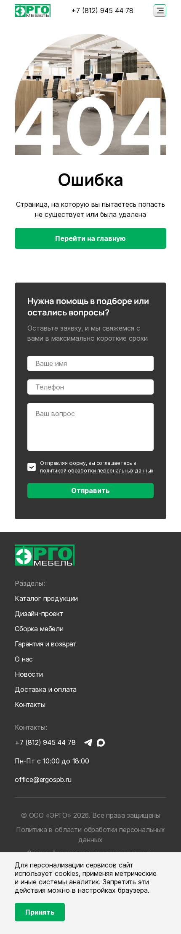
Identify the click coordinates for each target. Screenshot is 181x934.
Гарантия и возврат (46, 644)
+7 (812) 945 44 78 (102, 11)
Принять (40, 912)
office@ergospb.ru (43, 779)
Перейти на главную (90, 238)
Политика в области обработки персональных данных (90, 834)
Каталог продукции (46, 598)
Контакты (30, 704)
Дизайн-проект (39, 613)
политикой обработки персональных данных (96, 470)
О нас (24, 659)
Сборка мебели (39, 628)
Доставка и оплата (46, 689)
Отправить (90, 490)
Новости (29, 674)
